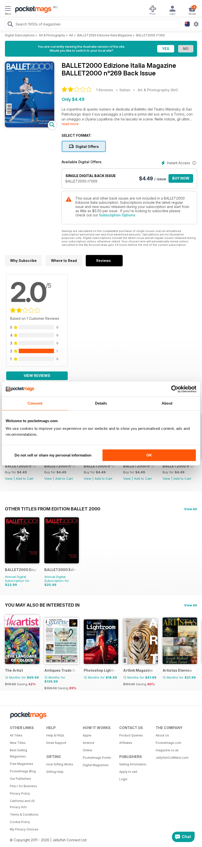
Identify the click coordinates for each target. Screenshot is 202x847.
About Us (162, 735)
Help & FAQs (55, 735)
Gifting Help (55, 772)
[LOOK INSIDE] (29, 126)
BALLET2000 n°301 (21, 466)
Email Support (56, 743)
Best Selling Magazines (18, 753)
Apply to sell (128, 772)
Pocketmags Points (97, 757)
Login (123, 779)
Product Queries (131, 735)
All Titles (16, 735)
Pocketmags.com (168, 743)
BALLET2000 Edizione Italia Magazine (104, 35)
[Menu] (8, 9)
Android (88, 743)
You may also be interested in (42, 604)
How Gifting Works (59, 764)
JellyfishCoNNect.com (172, 757)
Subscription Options (117, 215)
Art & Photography (52, 35)
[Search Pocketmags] (10, 25)
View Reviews (37, 375)
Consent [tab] (35, 403)
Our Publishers (20, 778)
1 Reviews (104, 90)
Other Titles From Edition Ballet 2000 (52, 508)
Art (71, 35)
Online (87, 750)
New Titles (18, 743)
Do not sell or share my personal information (53, 455)
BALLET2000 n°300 (60, 466)
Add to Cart (25, 479)
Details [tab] (101, 403)
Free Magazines (21, 764)
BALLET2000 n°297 (179, 466)
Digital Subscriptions (20, 35)
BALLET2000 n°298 (139, 466)
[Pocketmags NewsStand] (32, 10)
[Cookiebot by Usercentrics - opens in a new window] (174, 389)
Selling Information (132, 764)
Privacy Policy (20, 793)
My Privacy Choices (24, 829)
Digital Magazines (96, 765)
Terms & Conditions (24, 814)
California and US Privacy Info (22, 804)
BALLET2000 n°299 (100, 466)
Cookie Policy (20, 822)
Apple (87, 735)
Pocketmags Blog (23, 771)
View (9, 479)
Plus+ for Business (23, 786)
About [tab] (167, 403)
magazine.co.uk (167, 750)
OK (149, 455)
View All (190, 509)
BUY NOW (180, 178)
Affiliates (125, 743)
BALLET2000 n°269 (150, 35)
